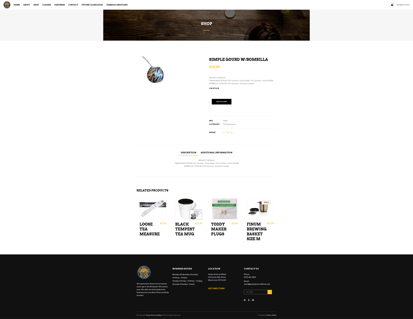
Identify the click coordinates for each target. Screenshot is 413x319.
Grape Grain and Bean (154, 315)
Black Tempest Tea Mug (185, 229)
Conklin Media (271, 315)
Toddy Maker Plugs (219, 229)
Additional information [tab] (216, 152)
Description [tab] (188, 152)
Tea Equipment (229, 124)
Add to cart (221, 101)
